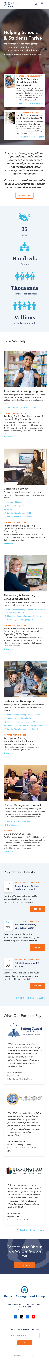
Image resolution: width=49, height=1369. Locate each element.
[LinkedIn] (15, 1316)
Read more (8, 437)
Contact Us (24, 195)
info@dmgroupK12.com (24, 1310)
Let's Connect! (24, 1265)
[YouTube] (33, 1316)
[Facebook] (27, 1316)
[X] (21, 1316)
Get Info (37, 909)
